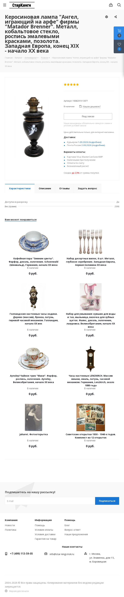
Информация (43, 520)
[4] (74, 84)
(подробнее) (94, 142)
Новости (10, 525)
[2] (68, 84)
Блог (67, 525)
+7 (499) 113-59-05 (21, 553)
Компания (11, 520)
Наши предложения (76, 534)
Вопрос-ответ (72, 529)
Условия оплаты (44, 529)
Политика (10, 529)
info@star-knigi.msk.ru (62, 554)
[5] (77, 84)
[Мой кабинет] (111, 5)
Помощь (40, 525)
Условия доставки (45, 534)
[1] (65, 84)
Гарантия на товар (45, 538)
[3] (71, 84)
